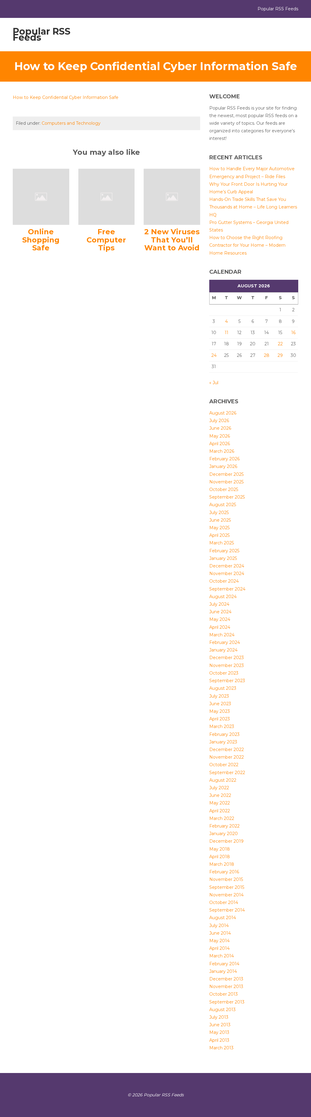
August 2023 (222, 688)
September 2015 (226, 887)
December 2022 (226, 749)
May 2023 (219, 711)
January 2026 (223, 466)
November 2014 (226, 895)
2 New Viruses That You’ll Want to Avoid (172, 239)
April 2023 (219, 719)
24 (214, 355)
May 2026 (219, 436)
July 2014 (219, 925)
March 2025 (221, 543)
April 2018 (219, 856)
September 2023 (227, 680)
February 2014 (224, 963)
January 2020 (223, 833)
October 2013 (223, 994)
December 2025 (226, 474)
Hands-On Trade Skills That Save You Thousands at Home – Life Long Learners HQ (253, 207)
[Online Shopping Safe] (41, 196)
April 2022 (219, 811)
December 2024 (226, 566)
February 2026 (224, 459)
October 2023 (223, 673)
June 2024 (220, 611)
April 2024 (219, 627)
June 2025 (220, 520)
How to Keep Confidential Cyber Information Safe (65, 97)
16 (293, 332)
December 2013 (226, 979)
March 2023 (221, 726)
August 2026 (222, 413)
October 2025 (223, 489)
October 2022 (223, 764)
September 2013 (226, 1002)
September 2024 (227, 589)
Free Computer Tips (106, 239)
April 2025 (219, 535)
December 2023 (226, 657)
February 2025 (224, 550)
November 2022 (226, 757)
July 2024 (219, 604)
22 (280, 344)
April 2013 (219, 1040)
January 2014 (223, 971)
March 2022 (221, 818)
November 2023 (226, 665)
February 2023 (224, 734)
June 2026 (220, 428)
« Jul (213, 382)
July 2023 (219, 696)
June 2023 (220, 703)
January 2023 (223, 742)
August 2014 (222, 917)
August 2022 (222, 780)
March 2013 (221, 1048)
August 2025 (222, 504)
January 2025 (223, 558)
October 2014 (223, 902)
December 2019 (226, 841)
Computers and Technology (71, 123)
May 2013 (219, 1032)
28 (266, 355)
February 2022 (224, 826)
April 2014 (219, 948)
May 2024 (219, 619)
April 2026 (219, 443)
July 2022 (219, 787)
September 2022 (227, 772)
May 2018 (219, 849)
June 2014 (220, 933)
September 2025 (227, 497)
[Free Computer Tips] (106, 196)
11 (226, 332)
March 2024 (221, 635)
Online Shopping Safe (41, 239)
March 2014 (221, 956)
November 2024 (226, 573)
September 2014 (227, 910)
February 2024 (224, 642)
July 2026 (219, 420)
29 (280, 355)
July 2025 (219, 512)
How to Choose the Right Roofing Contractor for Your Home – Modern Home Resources (247, 245)
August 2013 (222, 1009)
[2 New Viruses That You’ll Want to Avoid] (172, 196)
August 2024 (223, 596)
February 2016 (224, 872)
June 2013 (220, 1024)
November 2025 (226, 482)
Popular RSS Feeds (41, 34)
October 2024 (224, 581)
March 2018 (221, 864)
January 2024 (223, 650)
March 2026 (221, 451)
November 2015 (226, 879)
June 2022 (220, 795)
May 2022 (219, 803)
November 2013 (226, 986)
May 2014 (219, 940)
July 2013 (218, 1017)
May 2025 (219, 527)
